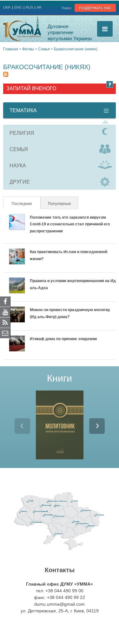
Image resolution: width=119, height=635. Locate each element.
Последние (26, 203)
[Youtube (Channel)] (5, 311)
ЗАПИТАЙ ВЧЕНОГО (31, 88)
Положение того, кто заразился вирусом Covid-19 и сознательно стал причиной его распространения (70, 224)
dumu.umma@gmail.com (59, 604)
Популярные (59, 203)
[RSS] (5, 322)
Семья (44, 49)
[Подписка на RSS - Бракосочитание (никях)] (5, 75)
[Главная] (22, 29)
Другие (20, 182)
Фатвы (28, 49)
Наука (18, 165)
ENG (18, 7)
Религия (22, 133)
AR (39, 7)
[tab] (59, 133)
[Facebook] (5, 301)
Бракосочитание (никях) (75, 49)
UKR (6, 7)
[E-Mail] (5, 332)
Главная (10, 49)
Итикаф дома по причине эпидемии (63, 339)
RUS (29, 7)
